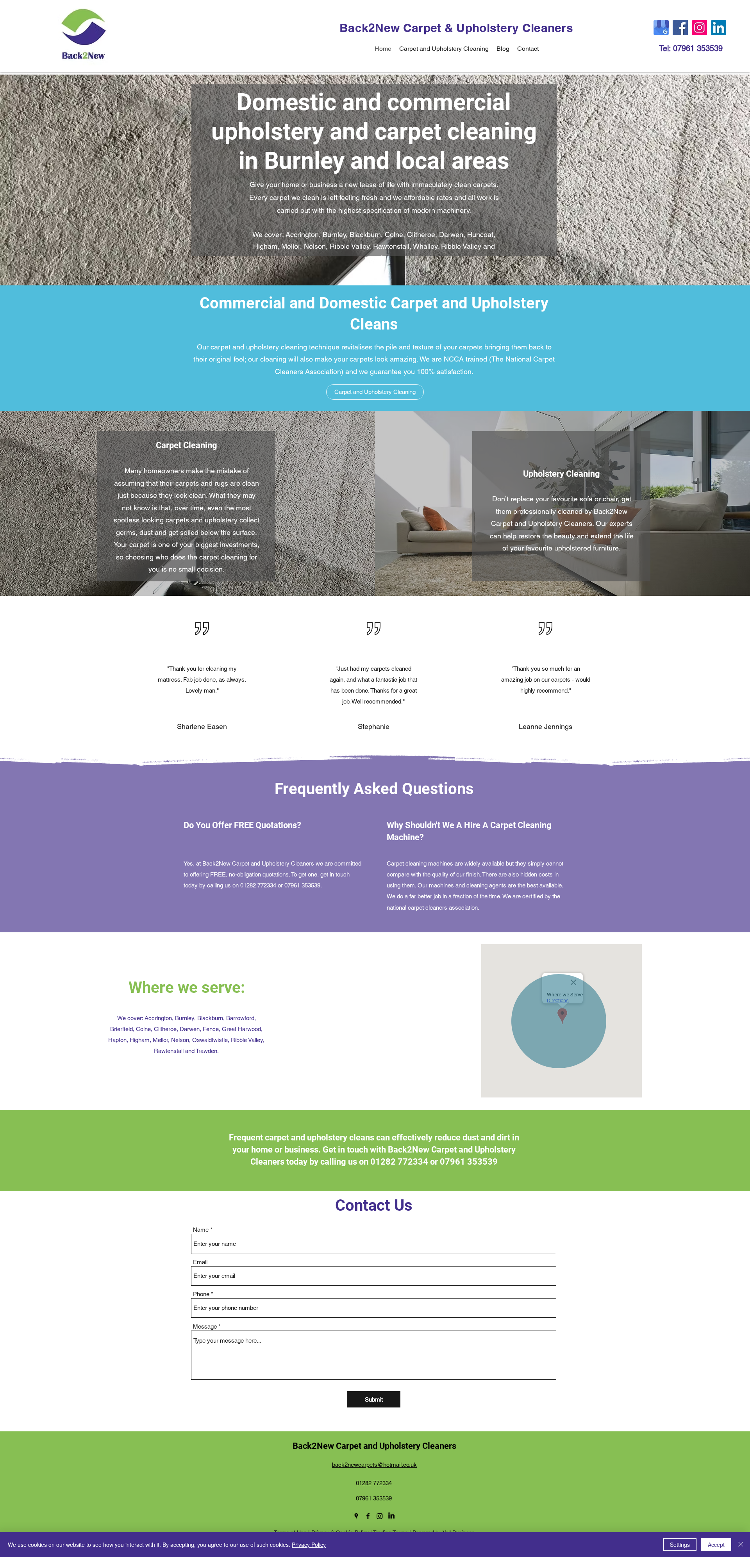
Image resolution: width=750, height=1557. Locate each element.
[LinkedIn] (718, 27)
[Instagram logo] (380, 1516)
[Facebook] (680, 27)
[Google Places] (356, 1516)
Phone (201, 1294)
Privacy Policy (309, 1544)
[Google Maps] (661, 27)
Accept (716, 1544)
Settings (680, 1544)
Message (205, 1326)
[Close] (740, 1544)
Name (201, 1230)
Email (200, 1262)
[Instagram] (699, 27)
